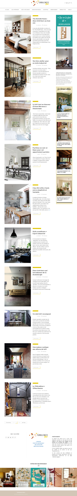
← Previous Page (8, 422)
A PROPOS (38, 441)
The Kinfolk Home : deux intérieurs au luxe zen (41, 21)
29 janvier (38, 25)
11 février (38, 390)
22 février (38, 235)
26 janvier (38, 65)
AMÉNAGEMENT (54, 9)
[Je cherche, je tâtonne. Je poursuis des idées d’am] (7, 477)
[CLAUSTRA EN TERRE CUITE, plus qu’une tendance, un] (54, 477)
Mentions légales (38, 446)
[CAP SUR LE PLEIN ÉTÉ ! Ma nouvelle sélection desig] (38, 477)
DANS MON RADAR (36, 9)
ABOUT (70, 9)
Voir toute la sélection (64, 24)
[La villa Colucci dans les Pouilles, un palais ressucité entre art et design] (64, 102)
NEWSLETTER (63, 9)
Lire (49, 210)
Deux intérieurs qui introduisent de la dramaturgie (40, 272)
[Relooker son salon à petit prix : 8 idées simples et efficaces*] (64, 186)
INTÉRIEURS (35, 15)
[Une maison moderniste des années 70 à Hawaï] (64, 159)
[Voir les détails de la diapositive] (64, 33)
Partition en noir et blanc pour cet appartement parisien (41, 150)
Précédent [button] (58, 36)
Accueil (7, 9)
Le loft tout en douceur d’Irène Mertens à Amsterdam (42, 106)
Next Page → (24, 422)
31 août (38, 316)
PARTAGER (45, 25)
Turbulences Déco (21, 492)
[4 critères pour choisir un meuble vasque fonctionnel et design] (64, 131)
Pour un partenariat (38, 443)
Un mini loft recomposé (42, 314)
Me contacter (38, 444)
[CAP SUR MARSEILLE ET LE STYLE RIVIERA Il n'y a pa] (69, 477)
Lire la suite (36, 47)
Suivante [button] (70, 36)
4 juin (38, 351)
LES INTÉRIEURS (15, 9)
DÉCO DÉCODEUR (26, 9)
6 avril (38, 154)
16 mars (38, 194)
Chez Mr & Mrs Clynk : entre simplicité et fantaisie (41, 190)
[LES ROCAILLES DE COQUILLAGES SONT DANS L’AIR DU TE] (23, 477)
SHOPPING (45, 9)
